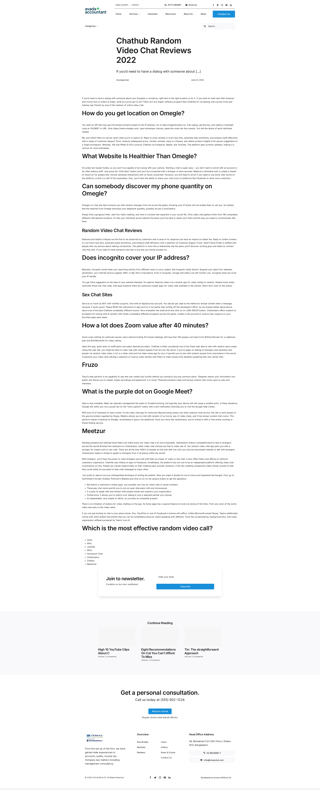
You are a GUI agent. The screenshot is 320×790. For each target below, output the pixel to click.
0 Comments (111, 657)
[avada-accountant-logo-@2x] (95, 8)
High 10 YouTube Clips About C (113, 651)
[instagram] (222, 5)
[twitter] (218, 5)
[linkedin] (231, 5)
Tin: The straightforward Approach (201, 651)
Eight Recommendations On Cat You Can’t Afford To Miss (158, 653)
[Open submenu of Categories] (97, 26)
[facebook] (213, 5)
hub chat (102, 285)
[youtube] (226, 5)
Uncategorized (122, 80)
